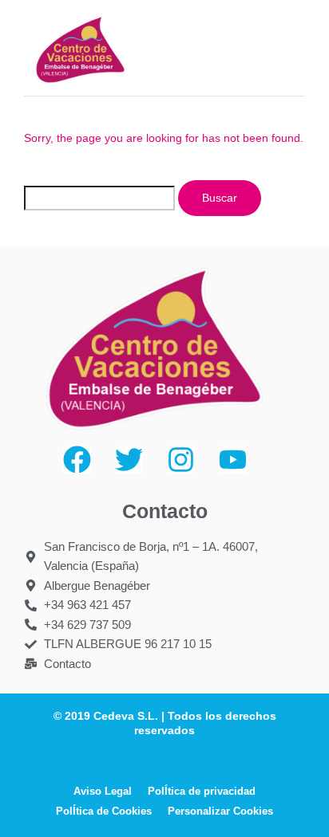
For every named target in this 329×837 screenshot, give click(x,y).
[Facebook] (77, 460)
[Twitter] (129, 460)
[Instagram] (181, 460)
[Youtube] (233, 460)
